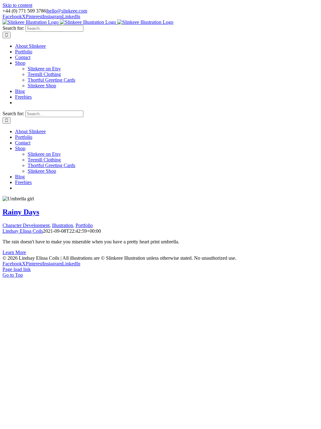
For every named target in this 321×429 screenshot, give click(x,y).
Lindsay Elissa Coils (23, 231)
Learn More (14, 252)
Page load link (17, 269)
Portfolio (84, 225)
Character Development (26, 225)
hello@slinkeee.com (67, 11)
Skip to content (17, 5)
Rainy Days (21, 212)
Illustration (62, 225)
